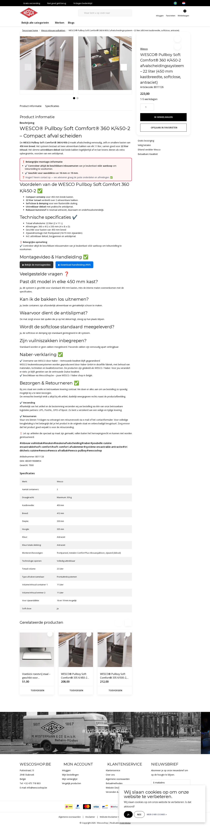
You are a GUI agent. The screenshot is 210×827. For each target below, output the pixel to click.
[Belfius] (114, 806)
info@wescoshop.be (37, 787)
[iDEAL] (69, 806)
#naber (85, 443)
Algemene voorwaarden (70, 816)
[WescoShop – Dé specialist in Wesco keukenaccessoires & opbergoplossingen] (29, 12)
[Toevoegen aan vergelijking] (177, 46)
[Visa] (96, 806)
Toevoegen (37, 690)
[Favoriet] (49, 634)
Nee (139, 814)
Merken (59, 22)
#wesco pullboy (77, 450)
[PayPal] (78, 806)
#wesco (43, 450)
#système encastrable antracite (103, 446)
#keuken (48, 443)
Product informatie (31, 106)
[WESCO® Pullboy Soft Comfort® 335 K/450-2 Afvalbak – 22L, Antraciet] (76, 650)
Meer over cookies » (157, 814)
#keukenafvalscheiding (67, 443)
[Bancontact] (105, 806)
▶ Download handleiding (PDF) (74, 264)
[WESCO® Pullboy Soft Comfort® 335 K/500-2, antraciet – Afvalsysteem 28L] (115, 650)
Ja (128, 814)
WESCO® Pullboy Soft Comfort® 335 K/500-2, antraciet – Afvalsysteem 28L (114, 676)
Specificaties (52, 106)
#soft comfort (42, 446)
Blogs (71, 22)
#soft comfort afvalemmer (67, 446)
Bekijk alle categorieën (35, 22)
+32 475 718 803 (32, 783)
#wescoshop (94, 450)
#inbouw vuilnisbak (31, 443)
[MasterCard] (87, 806)
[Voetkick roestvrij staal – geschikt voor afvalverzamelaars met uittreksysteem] (37, 650)
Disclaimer (90, 816)
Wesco (144, 49)
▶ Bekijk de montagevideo (36, 264)
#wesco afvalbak (58, 450)
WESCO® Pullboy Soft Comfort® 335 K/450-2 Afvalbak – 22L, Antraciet (75, 676)
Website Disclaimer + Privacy (113, 816)
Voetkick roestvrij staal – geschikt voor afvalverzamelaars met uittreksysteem (36, 676)
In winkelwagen (163, 117)
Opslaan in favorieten (164, 127)
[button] (177, 39)
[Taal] (185, 3)
